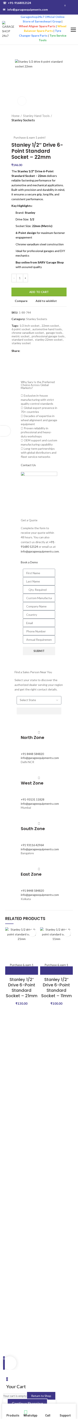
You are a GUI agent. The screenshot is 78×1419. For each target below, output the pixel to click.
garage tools (54, 332)
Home (15, 116)
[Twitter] (29, 351)
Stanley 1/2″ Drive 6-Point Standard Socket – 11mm (56, 987)
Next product (22, 126)
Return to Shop (41, 1396)
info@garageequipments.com (25, 9)
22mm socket (50, 325)
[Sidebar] (5, 431)
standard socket (22, 339)
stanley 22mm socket (49, 339)
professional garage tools (48, 336)
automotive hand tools (47, 329)
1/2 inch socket (30, 325)
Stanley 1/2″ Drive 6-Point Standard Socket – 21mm (21, 987)
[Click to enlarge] (22, 101)
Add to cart (39, 292)
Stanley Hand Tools (36, 116)
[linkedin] (33, 351)
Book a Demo (29, 562)
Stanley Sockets (23, 120)
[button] (21, 970)
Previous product (13, 126)
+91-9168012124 (17, 3)
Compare (21, 300)
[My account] (73, 7)
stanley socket (21, 343)
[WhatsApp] (38, 351)
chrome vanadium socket (28, 332)
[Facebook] (24, 351)
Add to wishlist (46, 300)
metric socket (21, 336)
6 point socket (21, 329)
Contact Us (28, 465)
